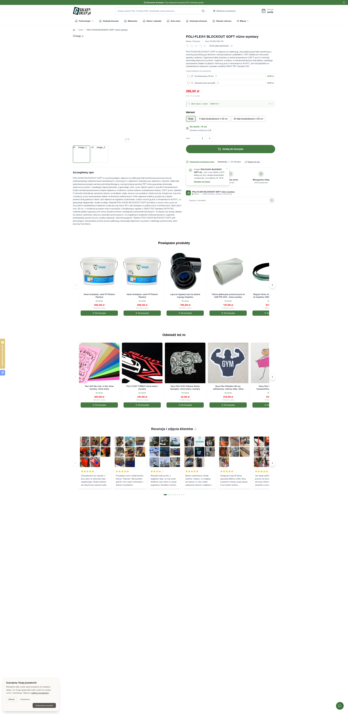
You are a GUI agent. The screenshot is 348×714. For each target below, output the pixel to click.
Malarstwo (132, 21)
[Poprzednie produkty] (75, 285)
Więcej (243, 21)
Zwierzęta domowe (198, 21)
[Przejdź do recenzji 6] (177, 494)
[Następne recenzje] (272, 463)
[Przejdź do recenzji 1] (165, 494)
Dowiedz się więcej (202, 182)
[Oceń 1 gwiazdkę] (188, 46)
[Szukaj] (203, 11)
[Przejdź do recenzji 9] (183, 494)
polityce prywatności (40, 693)
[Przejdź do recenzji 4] (172, 494)
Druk (81, 30)
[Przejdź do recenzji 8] (181, 494)
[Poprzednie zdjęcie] (78, 89)
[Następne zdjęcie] (176, 89)
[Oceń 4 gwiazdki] (201, 46)
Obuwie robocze (223, 21)
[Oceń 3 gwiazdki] (197, 46)
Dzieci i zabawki (154, 21)
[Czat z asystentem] (340, 706)
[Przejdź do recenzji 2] (168, 494)
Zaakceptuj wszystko (44, 705)
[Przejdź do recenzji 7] (179, 494)
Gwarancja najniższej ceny (202, 162)
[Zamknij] (226, 168)
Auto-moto (176, 21)
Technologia (84, 21)
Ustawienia (25, 699)
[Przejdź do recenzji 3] (170, 494)
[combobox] (161, 10)
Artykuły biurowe (111, 21)
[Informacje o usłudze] (216, 76)
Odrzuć (11, 699)
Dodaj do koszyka (233, 149)
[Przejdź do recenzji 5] (175, 494)
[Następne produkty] (272, 285)
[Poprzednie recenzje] (75, 463)
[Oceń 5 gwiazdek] (205, 46)
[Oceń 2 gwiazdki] (192, 46)
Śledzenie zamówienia (226, 11)
